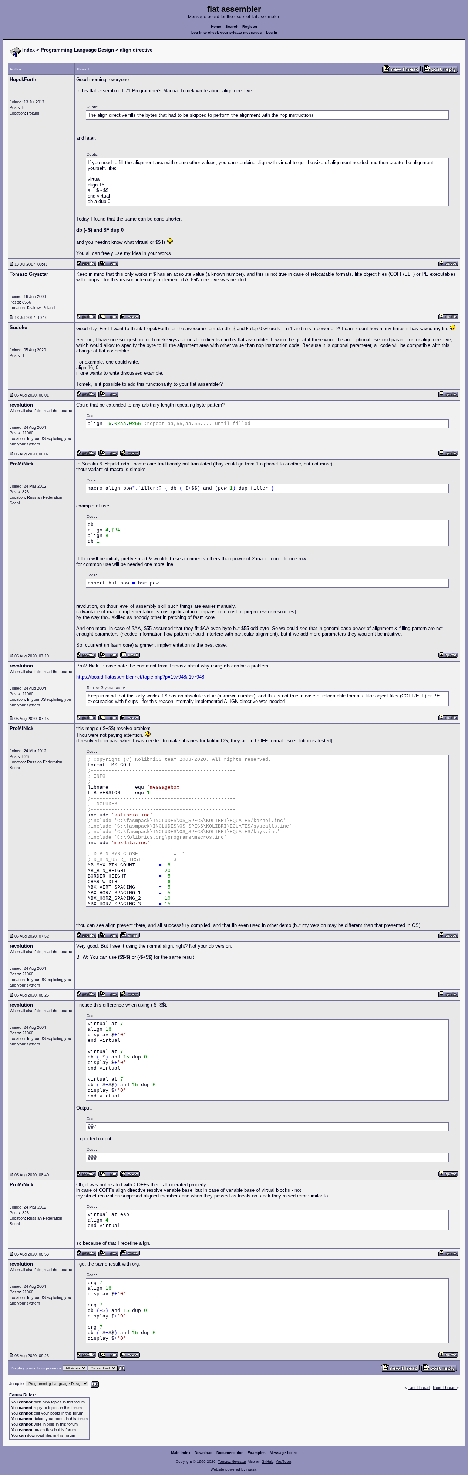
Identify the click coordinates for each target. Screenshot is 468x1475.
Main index (181, 1453)
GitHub (267, 1461)
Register (249, 26)
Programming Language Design (77, 50)
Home (216, 26)
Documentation (229, 1453)
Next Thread (445, 1387)
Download (203, 1453)
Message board (283, 1453)
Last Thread (419, 1387)
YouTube (283, 1461)
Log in (271, 32)
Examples (257, 1453)
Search (231, 26)
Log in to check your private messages (226, 32)
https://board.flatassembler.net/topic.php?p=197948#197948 (140, 677)
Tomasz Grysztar (232, 1461)
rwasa (251, 1469)
